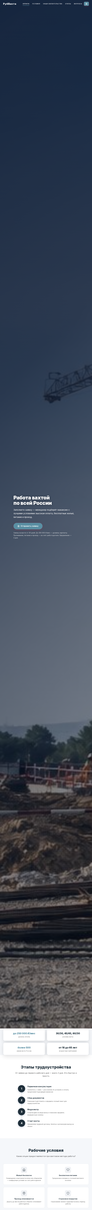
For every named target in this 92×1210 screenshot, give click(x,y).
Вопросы (78, 4)
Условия (36, 4)
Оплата (26, 4)
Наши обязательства (52, 4)
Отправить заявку (29, 526)
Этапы (68, 4)
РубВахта (9, 3)
